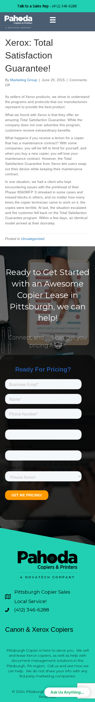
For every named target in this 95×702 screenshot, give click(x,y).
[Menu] (52, 19)
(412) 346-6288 (64, 6)
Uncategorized (32, 239)
